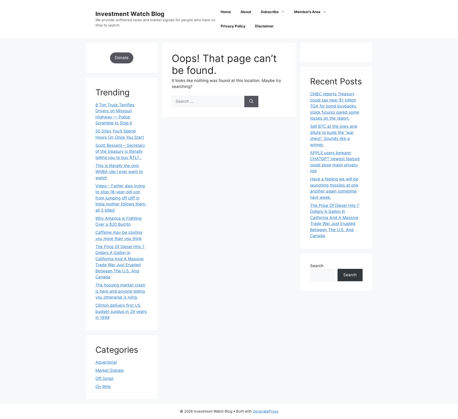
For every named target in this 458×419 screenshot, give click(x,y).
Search (316, 265)
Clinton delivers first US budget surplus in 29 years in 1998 (121, 311)
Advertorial (106, 362)
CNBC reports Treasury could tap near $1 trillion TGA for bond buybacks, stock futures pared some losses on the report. (334, 106)
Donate (122, 57)
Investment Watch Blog (129, 13)
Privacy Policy (233, 26)
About (245, 12)
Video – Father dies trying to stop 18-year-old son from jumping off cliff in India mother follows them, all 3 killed (120, 198)
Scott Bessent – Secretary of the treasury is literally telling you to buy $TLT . (120, 151)
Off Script (104, 378)
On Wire (103, 386)
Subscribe (270, 12)
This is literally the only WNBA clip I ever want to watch (119, 171)
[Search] (251, 101)
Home (226, 12)
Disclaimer (264, 26)
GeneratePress (265, 411)
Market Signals (109, 370)
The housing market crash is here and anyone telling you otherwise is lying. (120, 291)
